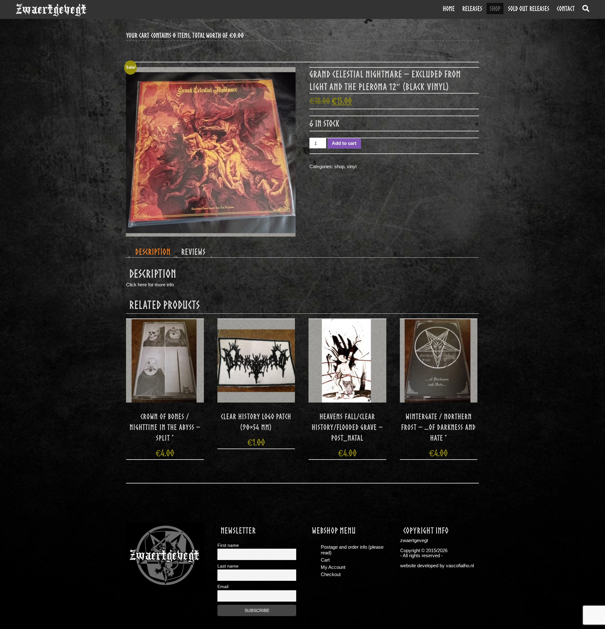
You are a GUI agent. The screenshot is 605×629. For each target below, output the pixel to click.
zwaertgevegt (51, 9)
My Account (333, 567)
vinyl (351, 166)
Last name (228, 566)
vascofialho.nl (460, 565)
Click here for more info (150, 284)
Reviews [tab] (193, 252)
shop (495, 8)
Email (222, 586)
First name (228, 545)
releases (472, 8)
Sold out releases (528, 8)
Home (449, 8)
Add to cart (344, 143)
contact (566, 8)
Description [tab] (152, 252)
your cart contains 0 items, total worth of (185, 35)
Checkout (331, 574)
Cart (325, 560)
